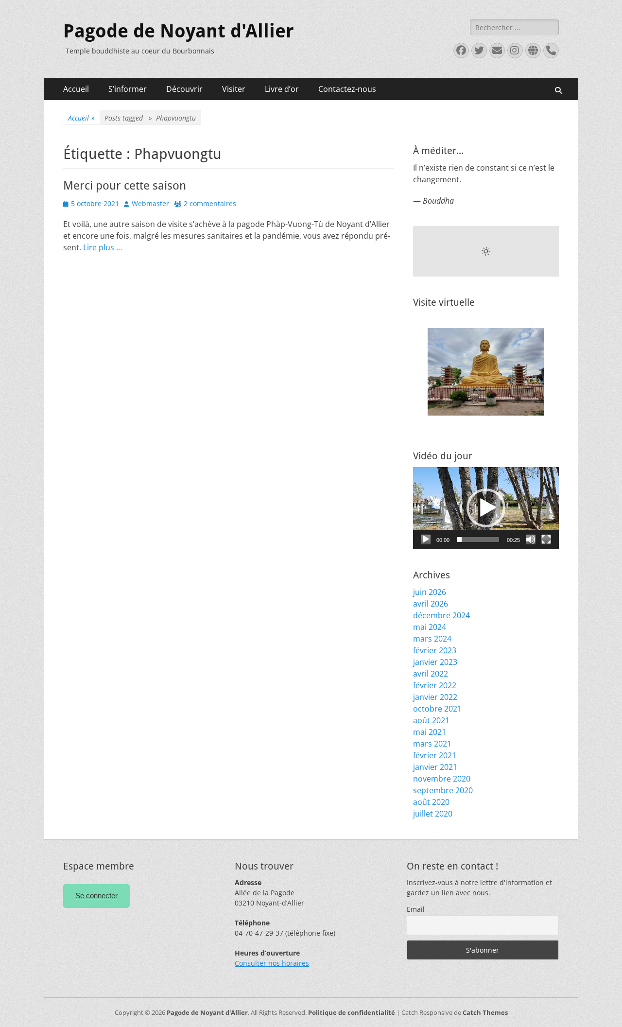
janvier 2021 (435, 767)
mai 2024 (429, 627)
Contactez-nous (347, 89)
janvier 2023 (435, 662)
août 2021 (431, 720)
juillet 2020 (432, 813)
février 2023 (434, 650)
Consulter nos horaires (272, 963)
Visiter (233, 89)
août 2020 (431, 802)
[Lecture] (426, 539)
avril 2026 (430, 603)
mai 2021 (429, 732)
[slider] (478, 539)
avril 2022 (430, 673)
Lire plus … (102, 247)
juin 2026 (429, 592)
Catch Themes (485, 1012)
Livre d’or (282, 89)
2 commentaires (210, 203)
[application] (486, 508)
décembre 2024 (441, 615)
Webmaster (150, 203)
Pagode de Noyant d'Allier (178, 31)
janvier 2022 (435, 697)
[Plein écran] (546, 539)
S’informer (127, 89)
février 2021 (434, 755)
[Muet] (531, 539)
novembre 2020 (441, 778)
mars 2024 (432, 638)
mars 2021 (432, 743)
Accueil (76, 89)
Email (416, 909)
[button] (485, 507)
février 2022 (434, 685)
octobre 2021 (437, 708)
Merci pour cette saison (124, 185)
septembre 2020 (443, 790)
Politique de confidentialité (351, 1012)
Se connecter (96, 895)
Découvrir (184, 89)
